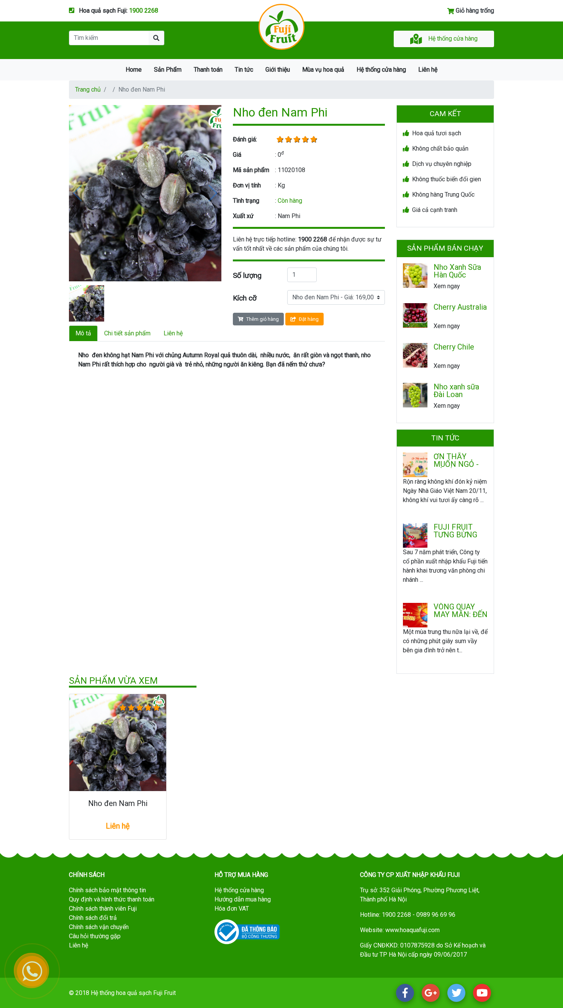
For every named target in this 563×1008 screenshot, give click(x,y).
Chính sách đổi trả (93, 917)
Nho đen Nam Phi (117, 803)
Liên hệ (427, 69)
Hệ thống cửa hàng (453, 38)
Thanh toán (208, 69)
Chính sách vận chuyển (99, 927)
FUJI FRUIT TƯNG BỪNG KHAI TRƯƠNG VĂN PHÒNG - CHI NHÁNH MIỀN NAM (459, 530)
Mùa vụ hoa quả (323, 69)
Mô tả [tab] (83, 333)
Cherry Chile (454, 347)
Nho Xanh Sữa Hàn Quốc (457, 271)
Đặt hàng (309, 319)
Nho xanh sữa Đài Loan (456, 390)
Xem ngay (447, 286)
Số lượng (247, 275)
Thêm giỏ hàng (262, 319)
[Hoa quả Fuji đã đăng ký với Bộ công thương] (247, 931)
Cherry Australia (460, 307)
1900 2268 (143, 10)
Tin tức (244, 69)
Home (134, 69)
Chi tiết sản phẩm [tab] (127, 333)
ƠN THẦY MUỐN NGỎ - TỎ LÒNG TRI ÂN (456, 460)
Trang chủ (88, 89)
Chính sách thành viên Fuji (103, 908)
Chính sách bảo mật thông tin (107, 890)
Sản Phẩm (168, 69)
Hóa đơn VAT (231, 908)
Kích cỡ (245, 298)
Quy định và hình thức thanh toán (111, 899)
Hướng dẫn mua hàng (242, 899)
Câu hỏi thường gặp (95, 936)
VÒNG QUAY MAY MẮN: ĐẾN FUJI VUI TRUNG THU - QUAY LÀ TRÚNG (461, 610)
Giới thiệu (277, 69)
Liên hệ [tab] (173, 333)
